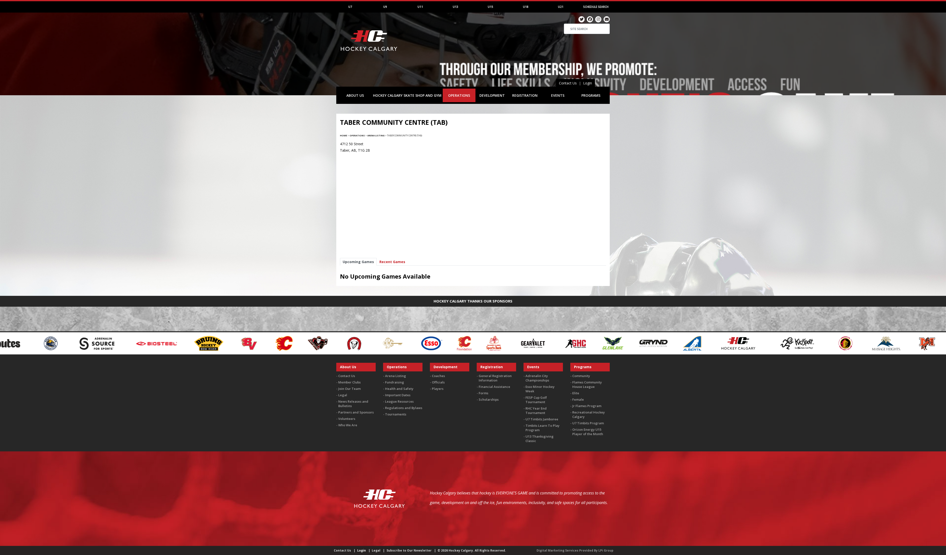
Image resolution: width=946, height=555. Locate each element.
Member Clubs (349, 382)
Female (578, 399)
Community (581, 376)
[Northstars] (829, 343)
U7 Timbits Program (588, 423)
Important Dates (397, 395)
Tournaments (395, 414)
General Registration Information (495, 378)
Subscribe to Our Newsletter (409, 550)
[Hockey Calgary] (369, 53)
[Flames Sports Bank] (359, 343)
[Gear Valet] (398, 343)
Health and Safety (399, 388)
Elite (575, 393)
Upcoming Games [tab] (358, 261)
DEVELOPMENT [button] (492, 95)
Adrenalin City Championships (537, 378)
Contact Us (568, 83)
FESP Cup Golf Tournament (536, 399)
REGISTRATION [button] (525, 95)
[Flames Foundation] (329, 343)
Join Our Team (349, 388)
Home (343, 135)
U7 (350, 7)
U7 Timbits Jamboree (541, 419)
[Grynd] (518, 343)
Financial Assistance (494, 386)
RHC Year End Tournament (536, 410)
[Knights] (711, 343)
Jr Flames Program (586, 406)
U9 (385, 7)
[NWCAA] (866, 343)
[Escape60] (258, 343)
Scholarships (489, 399)
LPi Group (605, 550)
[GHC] (441, 343)
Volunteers (346, 418)
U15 (490, 7)
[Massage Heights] (751, 343)
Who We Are (347, 425)
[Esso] (296, 343)
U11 (420, 7)
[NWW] (903, 343)
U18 (525, 7)
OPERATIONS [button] (459, 95)
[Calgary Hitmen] (183, 343)
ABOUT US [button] (355, 95)
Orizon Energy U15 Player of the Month (587, 431)
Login (587, 83)
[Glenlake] (478, 343)
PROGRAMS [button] (590, 95)
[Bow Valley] (114, 343)
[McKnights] (792, 343)
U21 (560, 7)
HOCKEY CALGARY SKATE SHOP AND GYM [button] (407, 95)
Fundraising (394, 382)
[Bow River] (74, 343)
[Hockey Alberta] (557, 343)
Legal (342, 395)
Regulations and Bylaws (403, 408)
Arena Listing (376, 135)
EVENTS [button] (557, 95)
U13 (455, 7)
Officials (438, 382)
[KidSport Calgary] (663, 343)
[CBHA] (219, 343)
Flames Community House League (587, 384)
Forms (483, 393)
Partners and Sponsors (356, 412)
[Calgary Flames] (149, 343)
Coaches (438, 376)
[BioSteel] (22, 343)
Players (437, 388)
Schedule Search (595, 7)
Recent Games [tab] (392, 261)
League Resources (399, 401)
